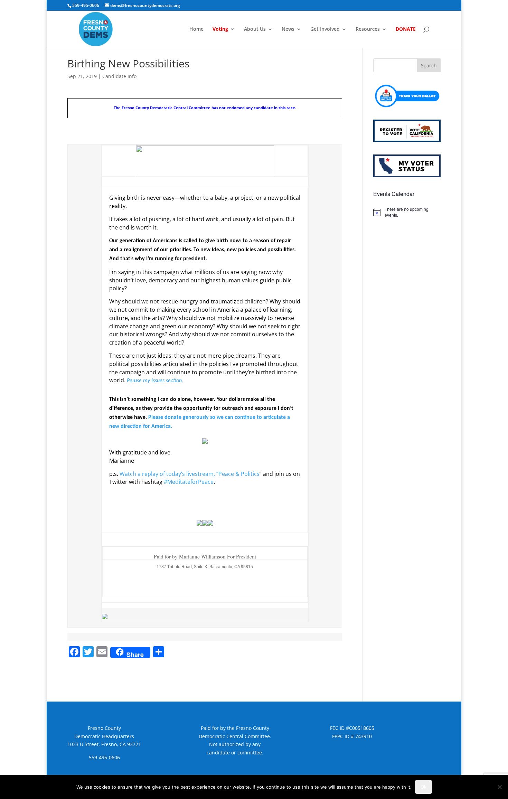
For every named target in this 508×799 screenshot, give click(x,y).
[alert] (407, 212)
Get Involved (325, 29)
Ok (423, 787)
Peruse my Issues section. (155, 381)
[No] (499, 786)
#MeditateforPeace (189, 482)
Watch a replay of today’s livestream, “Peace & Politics (190, 474)
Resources (368, 29)
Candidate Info (119, 76)
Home (196, 29)
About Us (255, 29)
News (288, 29)
